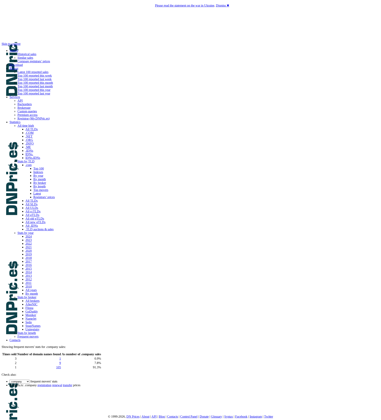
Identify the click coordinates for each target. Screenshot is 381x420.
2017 (28, 261)
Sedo (28, 322)
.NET (29, 136)
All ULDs (31, 208)
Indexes (38, 172)
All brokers (32, 300)
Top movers (40, 190)
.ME (28, 147)
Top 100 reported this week (34, 75)
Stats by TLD (26, 161)
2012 (28, 279)
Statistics (15, 122)
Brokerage (24, 107)
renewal (57, 385)
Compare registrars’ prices (33, 61)
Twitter (268, 416)
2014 (28, 272)
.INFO (29, 143)
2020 (28, 250)
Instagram (256, 416)
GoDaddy (31, 311)
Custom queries (27, 111)
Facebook (241, 416)
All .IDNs (31, 225)
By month (39, 179)
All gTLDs (32, 215)
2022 (28, 243)
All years (31, 290)
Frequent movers (27, 336)
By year (38, 175)
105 (58, 367)
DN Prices (133, 416)
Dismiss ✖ (222, 5)
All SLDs (31, 204)
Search (14, 50)
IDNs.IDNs (32, 157)
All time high (25, 125)
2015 (28, 268)
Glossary (216, 416)
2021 (28, 247)
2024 (28, 236)
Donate (204, 416)
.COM (29, 132)
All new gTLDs (35, 222)
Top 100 (38, 168)
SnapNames (32, 325)
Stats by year (25, 233)
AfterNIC (31, 304)
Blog (162, 416)
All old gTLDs (34, 218)
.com (28, 165)
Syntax (228, 416)
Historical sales (26, 54)
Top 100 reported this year (33, 90)
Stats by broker (26, 297)
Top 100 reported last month (35, 86)
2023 (28, 240)
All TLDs (31, 129)
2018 (28, 258)
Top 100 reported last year (33, 93)
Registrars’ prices (44, 197)
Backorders (24, 104)
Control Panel (188, 416)
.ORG (29, 140)
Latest (37, 193)
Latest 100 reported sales (32, 72)
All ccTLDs (32, 211)
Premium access (27, 115)
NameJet (30, 318)
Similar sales (25, 57)
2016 (28, 265)
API (20, 100)
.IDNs (29, 150)
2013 (28, 275)
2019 (28, 254)
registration (44, 385)
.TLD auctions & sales (39, 229)
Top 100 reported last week (34, 79)
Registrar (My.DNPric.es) (33, 118)
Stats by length (26, 333)
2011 (28, 283)
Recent (14, 68)
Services (15, 97)
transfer (67, 385)
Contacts (15, 340)
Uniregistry (32, 329)
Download (16, 65)
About (145, 416)
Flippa (29, 308)
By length (39, 186)
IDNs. (29, 154)
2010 (28, 286)
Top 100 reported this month (35, 82)
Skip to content (11, 43)
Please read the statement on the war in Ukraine (184, 5)
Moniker (30, 315)
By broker (39, 182)
